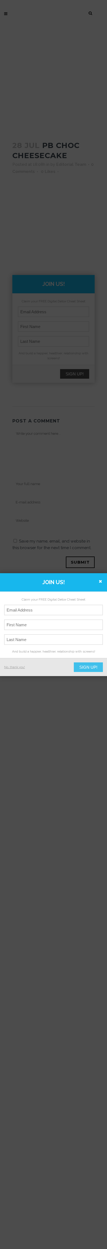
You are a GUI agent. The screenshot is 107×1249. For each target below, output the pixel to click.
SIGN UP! (88, 667)
